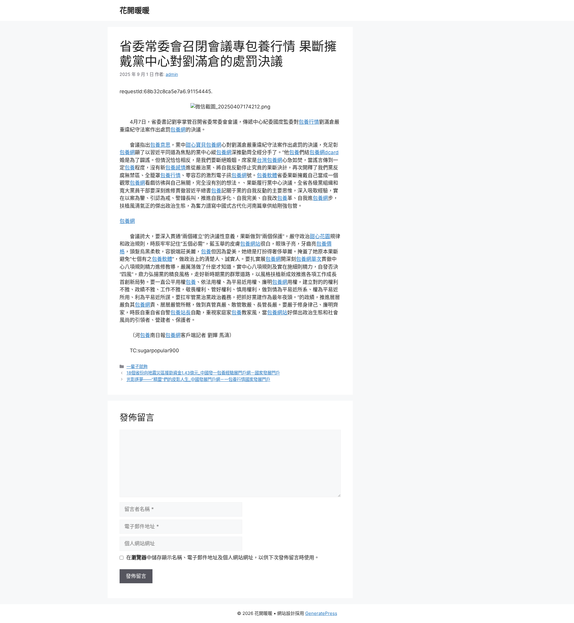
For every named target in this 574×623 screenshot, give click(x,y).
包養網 (178, 130)
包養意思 (160, 145)
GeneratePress (321, 613)
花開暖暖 (134, 10)
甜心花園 (320, 236)
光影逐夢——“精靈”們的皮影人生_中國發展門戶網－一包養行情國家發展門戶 (198, 379)
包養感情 (175, 168)
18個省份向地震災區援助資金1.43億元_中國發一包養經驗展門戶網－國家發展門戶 (203, 372)
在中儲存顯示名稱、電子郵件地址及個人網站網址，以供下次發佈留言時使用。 (222, 558)
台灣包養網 (269, 160)
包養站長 (180, 313)
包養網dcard (324, 152)
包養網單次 (308, 259)
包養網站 (250, 244)
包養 (294, 152)
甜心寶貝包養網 (203, 145)
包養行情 (309, 122)
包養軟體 (267, 175)
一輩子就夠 (136, 366)
